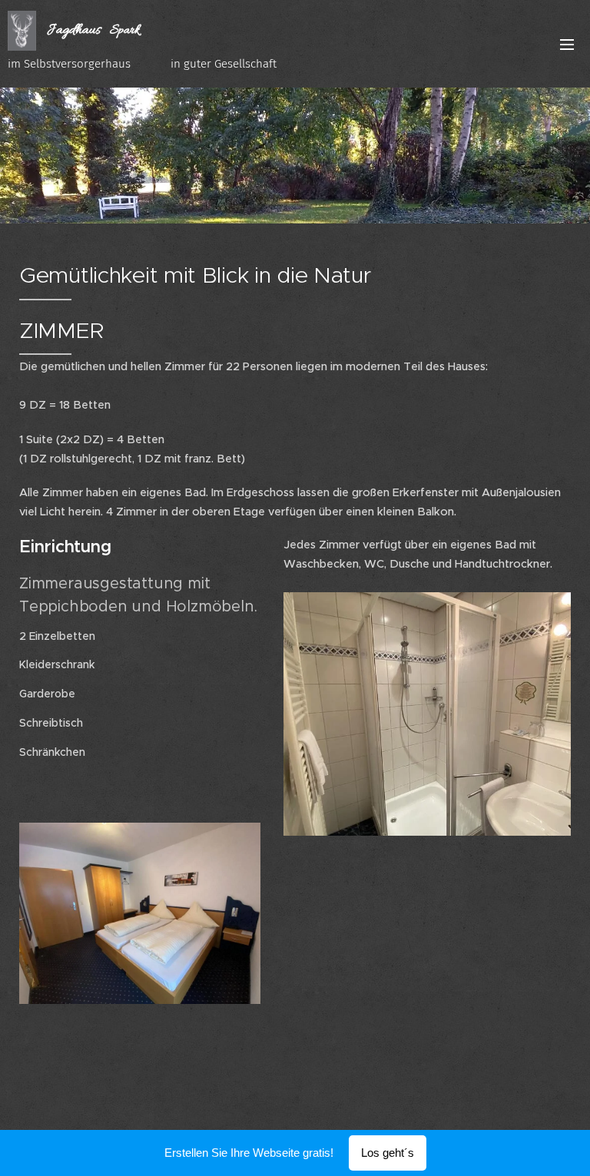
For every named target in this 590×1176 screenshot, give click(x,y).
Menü (567, 43)
